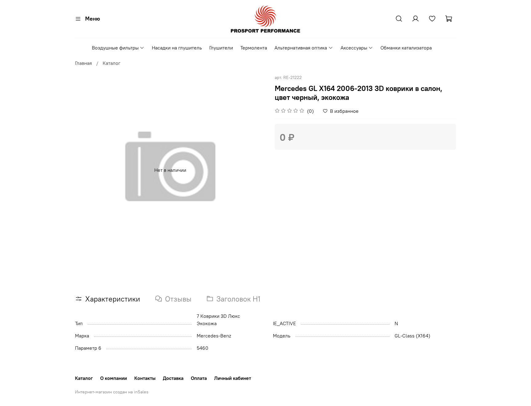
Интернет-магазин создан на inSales (111, 392)
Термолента (253, 48)
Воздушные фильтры (115, 48)
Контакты (144, 378)
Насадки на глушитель (177, 48)
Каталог (111, 63)
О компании (113, 378)
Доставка (173, 378)
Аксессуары (353, 48)
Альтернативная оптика (300, 48)
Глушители (221, 48)
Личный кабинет (232, 378)
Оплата (199, 378)
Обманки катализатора (406, 48)
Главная (83, 63)
